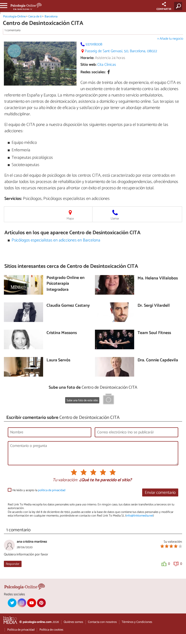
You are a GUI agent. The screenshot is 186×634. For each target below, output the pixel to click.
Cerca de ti (35, 16)
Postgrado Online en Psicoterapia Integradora (65, 284)
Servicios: (13, 198)
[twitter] (12, 602)
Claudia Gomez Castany (68, 306)
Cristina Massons (61, 333)
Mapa (70, 218)
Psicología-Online (14, 16)
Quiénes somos (73, 622)
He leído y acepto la (38, 490)
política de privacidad (51, 490)
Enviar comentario (160, 492)
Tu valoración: (65, 480)
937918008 (93, 44)
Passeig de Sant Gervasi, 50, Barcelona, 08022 (121, 51)
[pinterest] (41, 602)
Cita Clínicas (106, 64)
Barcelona (51, 16)
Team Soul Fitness (154, 333)
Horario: (87, 58)
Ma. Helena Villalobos (158, 279)
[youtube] (31, 602)
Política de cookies (51, 630)
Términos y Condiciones (137, 622)
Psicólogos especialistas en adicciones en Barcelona (56, 240)
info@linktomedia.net (139, 515)
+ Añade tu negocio (170, 39)
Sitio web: (88, 64)
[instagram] (21, 602)
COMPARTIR (163, 9)
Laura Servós (58, 360)
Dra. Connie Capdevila (158, 360)
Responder (12, 564)
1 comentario (13, 30)
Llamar (115, 218)
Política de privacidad (21, 630)
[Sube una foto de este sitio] (108, 399)
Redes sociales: (93, 72)
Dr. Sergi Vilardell (154, 306)
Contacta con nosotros (102, 622)
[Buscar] (179, 6)
